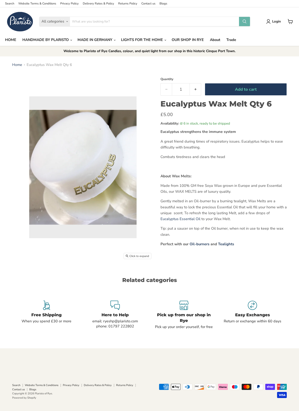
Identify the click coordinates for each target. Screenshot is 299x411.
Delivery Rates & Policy (98, 3)
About (215, 39)
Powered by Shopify (24, 398)
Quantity (166, 79)
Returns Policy (127, 3)
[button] (274, 21)
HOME (10, 39)
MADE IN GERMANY (95, 39)
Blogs (163, 3)
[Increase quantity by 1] (195, 89)
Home (17, 65)
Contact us (148, 3)
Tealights (226, 244)
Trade (231, 39)
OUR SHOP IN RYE (188, 39)
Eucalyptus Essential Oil (180, 218)
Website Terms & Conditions (37, 3)
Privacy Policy (69, 3)
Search (9, 3)
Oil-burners (200, 244)
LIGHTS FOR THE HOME (142, 39)
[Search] (244, 21)
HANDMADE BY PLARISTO (46, 39)
